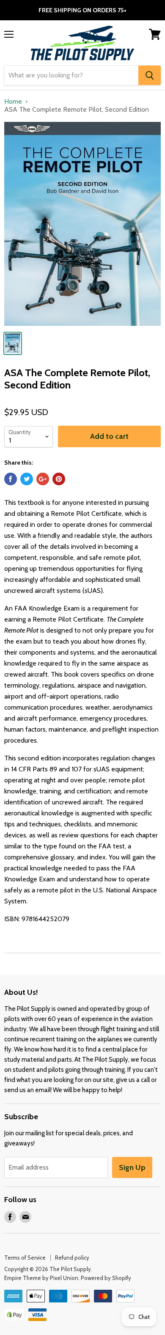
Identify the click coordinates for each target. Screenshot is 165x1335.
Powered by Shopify (106, 1277)
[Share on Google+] (42, 479)
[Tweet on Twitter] (26, 479)
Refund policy (72, 1257)
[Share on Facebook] (10, 479)
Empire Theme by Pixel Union (41, 1277)
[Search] (149, 75)
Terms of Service (25, 1257)
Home (13, 101)
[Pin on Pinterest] (58, 479)
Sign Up (132, 1167)
